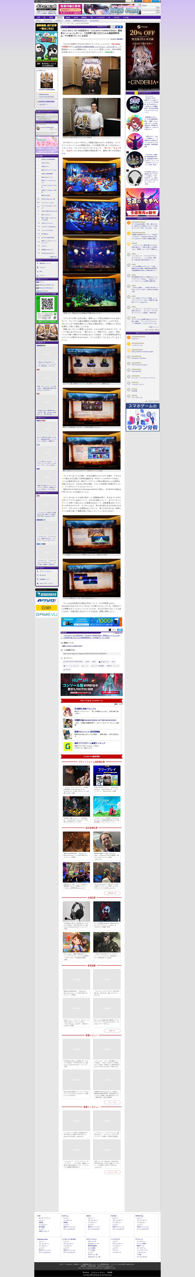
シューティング (142, 1250)
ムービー (68, 20)
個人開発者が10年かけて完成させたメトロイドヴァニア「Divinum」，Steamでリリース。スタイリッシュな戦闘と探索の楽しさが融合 (144, 279)
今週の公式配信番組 (47, 173)
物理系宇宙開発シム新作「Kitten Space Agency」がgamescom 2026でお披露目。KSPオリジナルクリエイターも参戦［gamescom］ (106, 856)
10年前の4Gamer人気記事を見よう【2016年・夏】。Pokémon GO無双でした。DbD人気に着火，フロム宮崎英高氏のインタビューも (47, 412)
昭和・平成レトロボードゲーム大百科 (48, 219)
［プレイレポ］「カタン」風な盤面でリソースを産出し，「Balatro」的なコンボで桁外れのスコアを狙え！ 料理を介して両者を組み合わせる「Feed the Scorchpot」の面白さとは (106, 1063)
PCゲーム (42, 282)
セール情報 (91, 1248)
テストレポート (118, 1243)
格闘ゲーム (140, 1246)
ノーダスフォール (137, 345)
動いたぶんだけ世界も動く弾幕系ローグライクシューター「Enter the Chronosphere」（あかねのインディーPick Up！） (106, 1021)
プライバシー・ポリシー (98, 1272)
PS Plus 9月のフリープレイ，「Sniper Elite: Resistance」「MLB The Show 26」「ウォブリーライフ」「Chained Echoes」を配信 (106, 789)
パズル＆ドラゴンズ (138, 384)
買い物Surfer (44, 234)
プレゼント (43, 267)
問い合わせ (68, 1)
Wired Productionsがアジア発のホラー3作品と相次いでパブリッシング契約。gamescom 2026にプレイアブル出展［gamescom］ (106, 886)
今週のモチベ (45, 166)
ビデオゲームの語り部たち (48, 226)
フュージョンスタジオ (46, 96)
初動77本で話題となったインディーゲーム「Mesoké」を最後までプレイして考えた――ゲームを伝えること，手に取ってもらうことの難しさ (46, 487)
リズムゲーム (141, 1252)
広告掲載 (109, 1272)
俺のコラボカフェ (46, 214)
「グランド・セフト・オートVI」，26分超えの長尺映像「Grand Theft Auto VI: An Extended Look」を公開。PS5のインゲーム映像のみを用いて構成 (76, 790)
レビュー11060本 (42, 13)
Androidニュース (93, 1243)
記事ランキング (44, 1231)
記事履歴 (146, 1)
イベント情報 (141, 1243)
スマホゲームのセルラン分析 (48, 186)
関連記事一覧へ (119, 633)
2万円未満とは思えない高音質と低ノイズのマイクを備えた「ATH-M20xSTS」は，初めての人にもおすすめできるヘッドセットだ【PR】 (76, 926)
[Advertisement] (91, 1195)
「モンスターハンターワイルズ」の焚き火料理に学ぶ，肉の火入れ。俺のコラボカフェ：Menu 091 (106, 993)
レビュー (38, 20)
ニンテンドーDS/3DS (69, 1239)
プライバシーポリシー (46, 571)
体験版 (41, 1222)
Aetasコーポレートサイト (47, 583)
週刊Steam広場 (45, 195)
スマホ (76, 17)
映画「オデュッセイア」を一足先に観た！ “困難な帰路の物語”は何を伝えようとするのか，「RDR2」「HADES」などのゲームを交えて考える (46, 388)
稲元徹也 (98, 666)
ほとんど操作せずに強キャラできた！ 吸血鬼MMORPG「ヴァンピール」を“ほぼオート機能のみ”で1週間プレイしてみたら (47, 439)
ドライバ (42, 275)
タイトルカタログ (69, 1229)
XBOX (51, 17)
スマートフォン (91, 1239)
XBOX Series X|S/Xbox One (46, 285)
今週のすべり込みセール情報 (48, 191)
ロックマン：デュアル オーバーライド (143, 378)
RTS (94, 661)
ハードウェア (100, 17)
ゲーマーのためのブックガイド (48, 206)
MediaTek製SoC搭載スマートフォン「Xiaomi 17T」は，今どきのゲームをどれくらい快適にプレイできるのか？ (76, 1093)
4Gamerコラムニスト (47, 223)
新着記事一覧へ (112, 893)
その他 (139, 1254)
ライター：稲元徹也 (116, 39)
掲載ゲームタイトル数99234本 (46, 12)
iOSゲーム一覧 (93, 1254)
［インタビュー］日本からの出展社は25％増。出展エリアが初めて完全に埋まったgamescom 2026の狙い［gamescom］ (46, 514)
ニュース (42, 104)
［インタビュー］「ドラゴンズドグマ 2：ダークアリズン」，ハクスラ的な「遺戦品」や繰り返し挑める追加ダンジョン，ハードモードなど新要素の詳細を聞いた (46, 562)
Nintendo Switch (43, 291)
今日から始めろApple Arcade (49, 211)
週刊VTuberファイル (47, 177)
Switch (68, 17)
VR (92, 17)
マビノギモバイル (137, 397)
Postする (113, 26)
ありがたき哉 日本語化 (47, 237)
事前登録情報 (92, 1246)
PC (44, 17)
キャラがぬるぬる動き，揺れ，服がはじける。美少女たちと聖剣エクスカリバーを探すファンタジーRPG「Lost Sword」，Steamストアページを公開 (145, 226)
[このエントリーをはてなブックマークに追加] (121, 27)
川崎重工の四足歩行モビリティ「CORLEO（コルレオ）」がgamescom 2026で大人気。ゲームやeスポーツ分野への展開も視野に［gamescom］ (145, 237)
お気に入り (138, 1)
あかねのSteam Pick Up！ (48, 253)
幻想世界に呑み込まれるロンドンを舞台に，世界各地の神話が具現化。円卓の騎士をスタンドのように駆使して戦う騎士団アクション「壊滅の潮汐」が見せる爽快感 (106, 1094)
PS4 (88, 661)
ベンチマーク (117, 1252)
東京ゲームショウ (113, 666)
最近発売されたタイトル (80, 20)
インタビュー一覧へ (112, 1172)
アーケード (139, 1239)
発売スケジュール (69, 1227)
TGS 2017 (67, 670)
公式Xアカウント (45, 1)
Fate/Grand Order (136, 371)
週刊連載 (42, 1227)
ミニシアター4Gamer (47, 230)
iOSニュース (92, 1241)
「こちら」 (107, 1266)
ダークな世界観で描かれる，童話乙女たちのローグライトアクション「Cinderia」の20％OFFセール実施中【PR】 (106, 925)
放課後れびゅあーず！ (47, 249)
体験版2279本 (52, 13)
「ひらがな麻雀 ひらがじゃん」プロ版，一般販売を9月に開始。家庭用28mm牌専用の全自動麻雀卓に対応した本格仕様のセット (145, 268)
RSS (37, 1)
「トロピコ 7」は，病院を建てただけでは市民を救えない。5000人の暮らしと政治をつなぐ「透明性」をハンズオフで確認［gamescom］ (144, 247)
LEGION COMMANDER (47, 90)
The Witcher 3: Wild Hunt (139, 358)
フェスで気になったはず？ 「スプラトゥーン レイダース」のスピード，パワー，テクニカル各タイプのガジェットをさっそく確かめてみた (46, 463)
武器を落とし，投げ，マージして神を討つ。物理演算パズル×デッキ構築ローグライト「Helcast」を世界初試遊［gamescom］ (76, 886)
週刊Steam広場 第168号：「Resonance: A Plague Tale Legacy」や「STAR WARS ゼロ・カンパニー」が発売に (76, 855)
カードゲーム (141, 1248)
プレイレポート (48, 20)
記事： (52, 129)
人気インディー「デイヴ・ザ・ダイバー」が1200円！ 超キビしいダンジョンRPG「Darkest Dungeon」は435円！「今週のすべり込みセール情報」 (76, 1022)
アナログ (116, 17)
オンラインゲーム (45, 1218)
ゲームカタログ (94, 20)
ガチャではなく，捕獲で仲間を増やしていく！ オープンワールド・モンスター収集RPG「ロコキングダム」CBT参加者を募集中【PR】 (76, 956)
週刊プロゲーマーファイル (48, 170)
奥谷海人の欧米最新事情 (48, 159)
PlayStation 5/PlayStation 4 (46, 288)
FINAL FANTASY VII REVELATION (142, 352)
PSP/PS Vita (139, 1216)
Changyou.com (44, 94)
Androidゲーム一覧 (94, 1257)
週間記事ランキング (45, 263)
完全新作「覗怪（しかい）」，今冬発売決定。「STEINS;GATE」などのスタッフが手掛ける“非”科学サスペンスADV (76, 820)
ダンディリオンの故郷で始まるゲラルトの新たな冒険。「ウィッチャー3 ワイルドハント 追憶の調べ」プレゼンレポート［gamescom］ (145, 321)
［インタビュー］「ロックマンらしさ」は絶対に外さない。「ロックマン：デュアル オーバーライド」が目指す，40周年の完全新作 (46, 538)
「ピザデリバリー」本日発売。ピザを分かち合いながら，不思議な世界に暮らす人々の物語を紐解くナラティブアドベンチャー (106, 820)
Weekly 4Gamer (45, 163)
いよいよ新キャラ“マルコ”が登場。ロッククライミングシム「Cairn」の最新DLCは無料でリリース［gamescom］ (145, 300)
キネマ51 (43, 246)
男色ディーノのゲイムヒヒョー (48, 181)
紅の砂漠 (134, 391)
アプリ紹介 (91, 1250)
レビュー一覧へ (112, 1102)
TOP (38, 17)
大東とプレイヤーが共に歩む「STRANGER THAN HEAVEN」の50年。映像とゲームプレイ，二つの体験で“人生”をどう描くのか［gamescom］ (106, 1164)
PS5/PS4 (59, 17)
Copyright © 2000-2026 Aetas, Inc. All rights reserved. (97, 1274)
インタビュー (59, 20)
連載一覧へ (54, 256)
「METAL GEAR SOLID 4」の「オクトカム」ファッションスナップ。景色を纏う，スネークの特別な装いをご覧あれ (46, 364)
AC (109, 17)
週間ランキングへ (154, 327)
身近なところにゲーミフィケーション (48, 241)
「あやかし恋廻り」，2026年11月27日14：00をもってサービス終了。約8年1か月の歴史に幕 (145, 289)
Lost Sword (135, 338)
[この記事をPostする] (109, 27)
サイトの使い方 (57, 1)
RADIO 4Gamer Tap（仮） (48, 199)
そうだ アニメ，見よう (47, 202)
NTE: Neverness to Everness (139, 365)
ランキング (155, 1)
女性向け (84, 17)
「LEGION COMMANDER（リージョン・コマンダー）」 (96, 47)
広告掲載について (45, 579)
